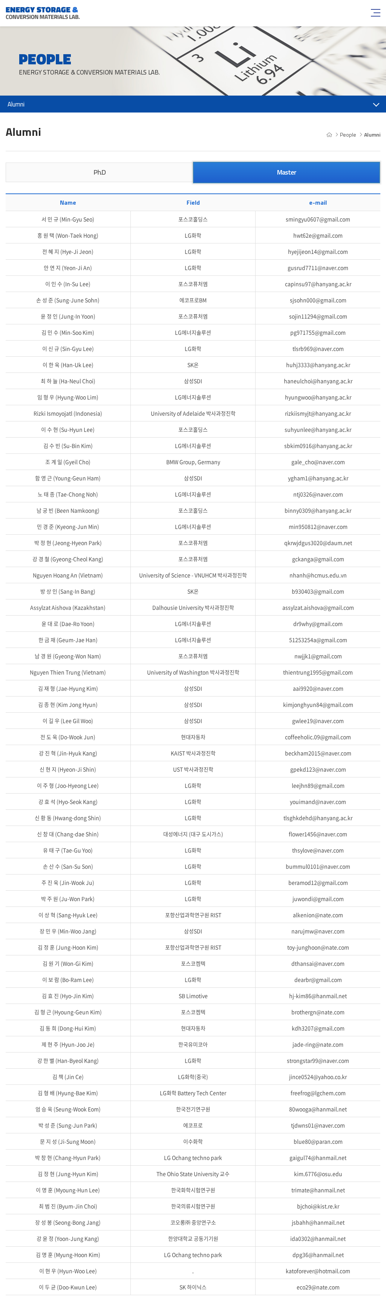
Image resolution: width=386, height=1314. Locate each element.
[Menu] (374, 12)
